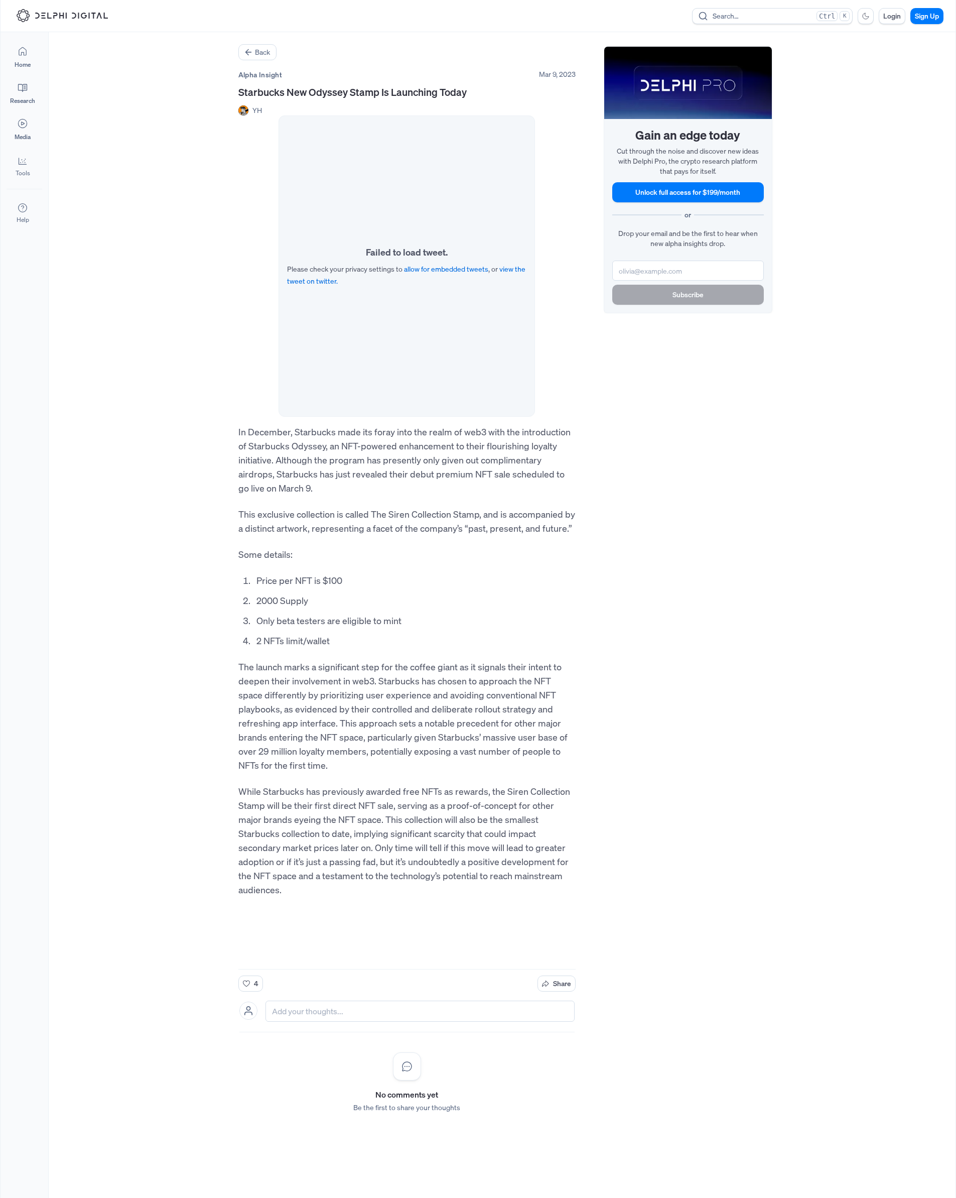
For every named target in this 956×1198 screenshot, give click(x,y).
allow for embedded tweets (446, 269)
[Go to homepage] (62, 15)
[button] (23, 166)
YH (257, 110)
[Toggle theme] (866, 16)
